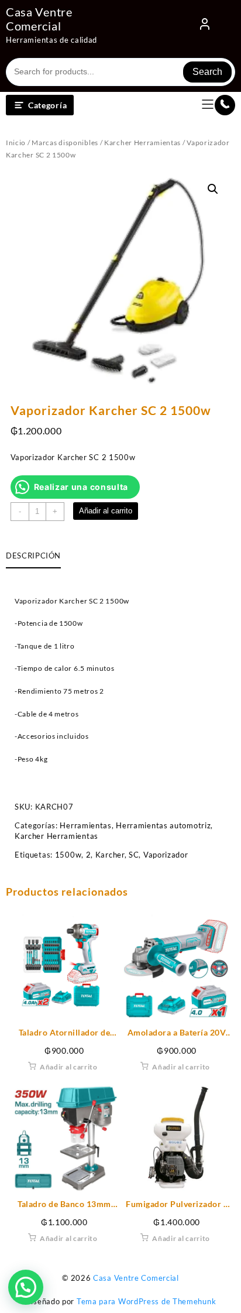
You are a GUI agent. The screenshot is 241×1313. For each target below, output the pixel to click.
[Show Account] (204, 26)
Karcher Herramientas (142, 142)
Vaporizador (165, 854)
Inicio (16, 142)
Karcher (110, 854)
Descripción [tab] (33, 555)
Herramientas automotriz (163, 825)
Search (207, 72)
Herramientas (85, 825)
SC (134, 854)
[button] (212, 189)
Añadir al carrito (105, 510)
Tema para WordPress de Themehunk (146, 1301)
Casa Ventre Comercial (39, 19)
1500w (68, 854)
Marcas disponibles (65, 142)
